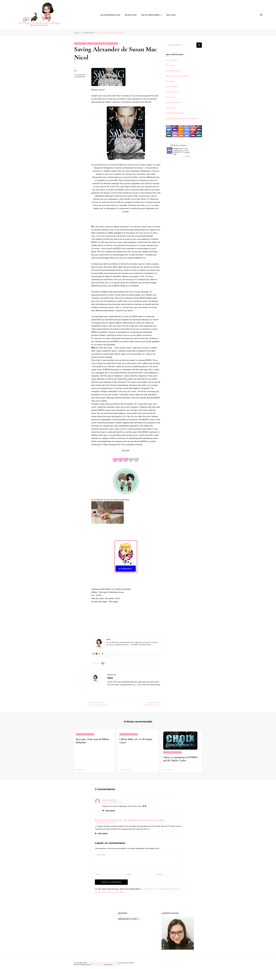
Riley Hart (170, 97)
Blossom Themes (97, 965)
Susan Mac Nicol (109, 800)
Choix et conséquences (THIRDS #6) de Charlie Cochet (180, 759)
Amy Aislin (170, 65)
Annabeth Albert (173, 70)
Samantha (175, 148)
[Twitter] (99, 654)
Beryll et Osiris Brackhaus (177, 76)
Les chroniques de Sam (85, 734)
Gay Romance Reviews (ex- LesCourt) (182, 118)
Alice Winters (172, 60)
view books (187, 156)
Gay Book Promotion (175, 113)
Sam (75, 71)
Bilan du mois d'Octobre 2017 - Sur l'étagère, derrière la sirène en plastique (130, 820)
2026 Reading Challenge (178, 145)
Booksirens (170, 107)
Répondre (110, 811)
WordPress (116, 965)
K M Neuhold (172, 86)
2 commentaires (81, 77)
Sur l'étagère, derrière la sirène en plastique (102, 963)
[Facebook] (103, 654)
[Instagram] (93, 654)
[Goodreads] (96, 654)
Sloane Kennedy (173, 102)
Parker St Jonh (172, 92)
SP (103, 663)
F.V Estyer (170, 81)
